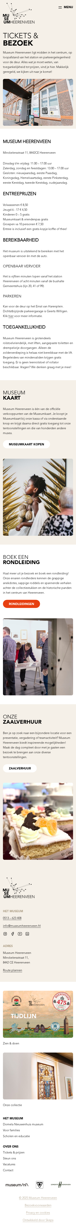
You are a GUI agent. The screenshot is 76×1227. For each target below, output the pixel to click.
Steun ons (9, 1158)
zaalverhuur (20, 768)
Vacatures (9, 1164)
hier (10, 316)
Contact (8, 1170)
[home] (18, 14)
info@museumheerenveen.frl (22, 926)
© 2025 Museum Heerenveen (38, 1198)
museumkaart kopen (26, 444)
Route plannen (12, 970)
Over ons (10, 1146)
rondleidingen (21, 604)
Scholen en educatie (16, 1136)
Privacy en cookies (38, 1212)
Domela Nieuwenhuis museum (23, 1124)
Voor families (11, 1130)
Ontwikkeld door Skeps (38, 1220)
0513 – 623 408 (12, 918)
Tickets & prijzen (14, 1152)
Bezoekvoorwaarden (38, 1205)
